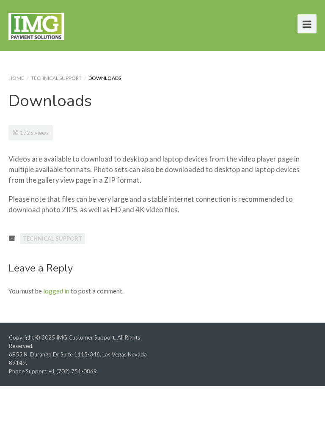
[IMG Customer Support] (36, 25)
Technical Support (56, 78)
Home (16, 78)
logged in (56, 291)
